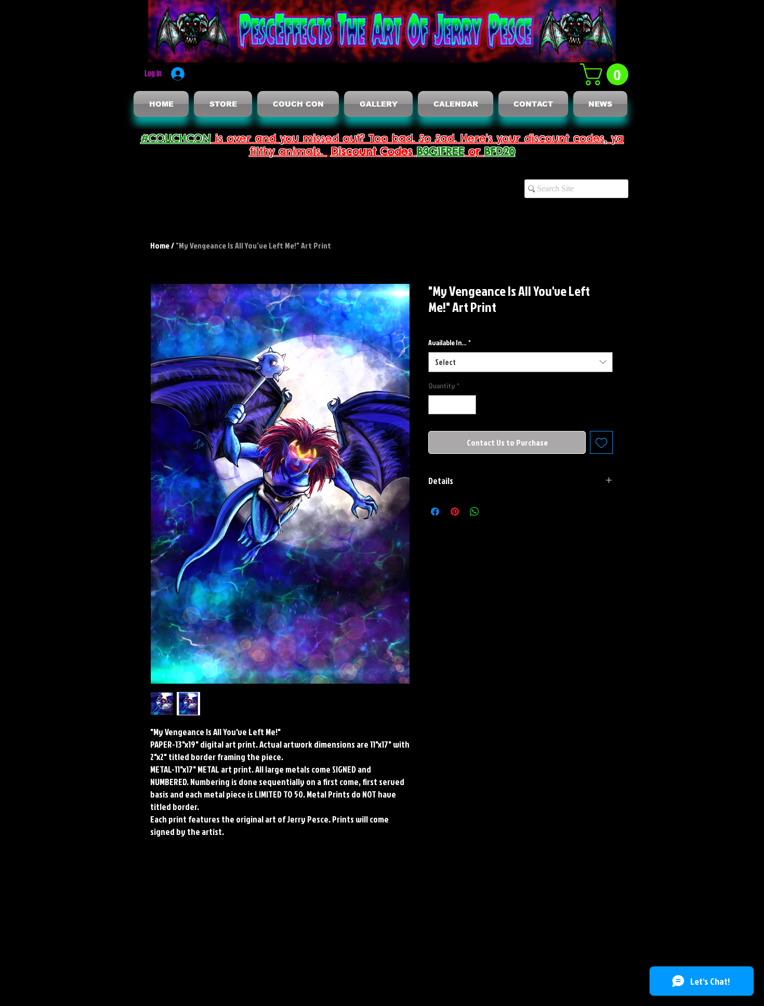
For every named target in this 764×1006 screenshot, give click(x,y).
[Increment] (468, 405)
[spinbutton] (452, 405)
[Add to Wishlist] (601, 442)
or (474, 151)
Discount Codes (374, 151)
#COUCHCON (176, 138)
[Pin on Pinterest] (455, 511)
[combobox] (520, 362)
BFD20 (499, 151)
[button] (607, 74)
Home (159, 245)
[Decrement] (436, 405)
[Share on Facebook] (435, 511)
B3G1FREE (441, 151)
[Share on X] (494, 511)
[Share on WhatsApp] (474, 511)
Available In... (449, 342)
